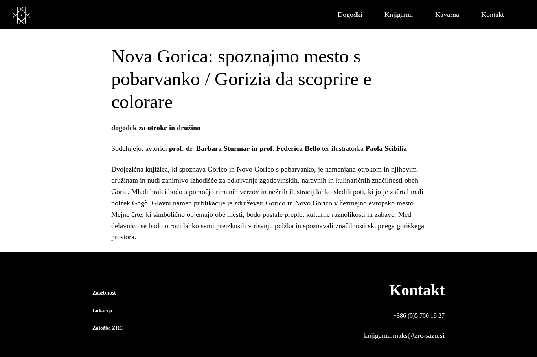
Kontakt (417, 290)
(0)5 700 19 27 (426, 315)
